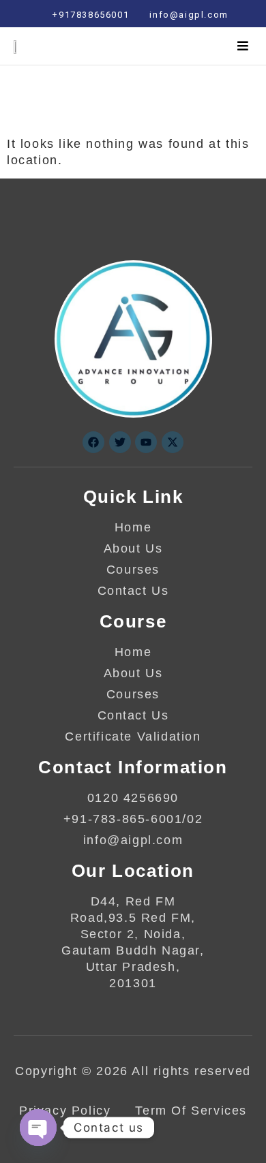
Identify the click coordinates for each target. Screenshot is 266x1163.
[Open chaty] (38, 1127)
